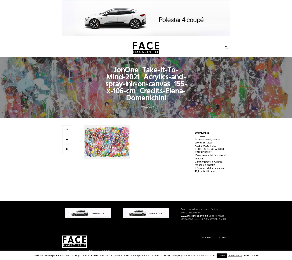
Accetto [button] (221, 255)
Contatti (224, 237)
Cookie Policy (235, 256)
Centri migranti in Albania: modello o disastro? (208, 163)
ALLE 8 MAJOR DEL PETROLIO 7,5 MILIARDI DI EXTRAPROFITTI (209, 149)
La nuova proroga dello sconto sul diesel (207, 141)
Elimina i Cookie (251, 256)
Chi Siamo (208, 237)
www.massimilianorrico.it (194, 216)
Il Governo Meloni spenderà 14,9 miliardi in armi (209, 170)
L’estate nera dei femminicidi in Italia (210, 157)
